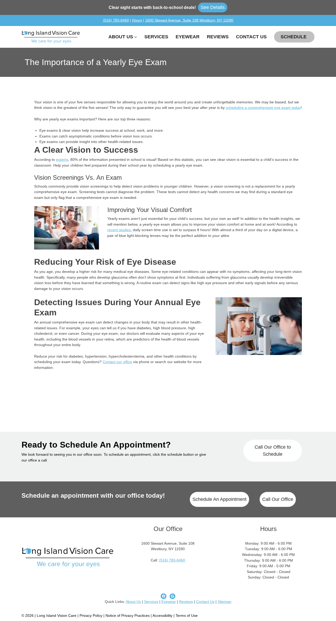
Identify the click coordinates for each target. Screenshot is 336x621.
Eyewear (168, 601)
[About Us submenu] (135, 36)
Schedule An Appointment (219, 499)
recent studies (119, 230)
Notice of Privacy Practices (128, 615)
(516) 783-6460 (116, 20)
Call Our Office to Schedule (273, 450)
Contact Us (205, 601)
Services (151, 601)
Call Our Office (277, 499)
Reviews (186, 601)
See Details (213, 7)
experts (62, 159)
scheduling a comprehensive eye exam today (263, 107)
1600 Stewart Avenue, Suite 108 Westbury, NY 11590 (189, 20)
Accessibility (162, 615)
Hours (137, 20)
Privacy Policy (91, 615)
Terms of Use (187, 615)
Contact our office (117, 362)
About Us (133, 601)
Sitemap (224, 601)
